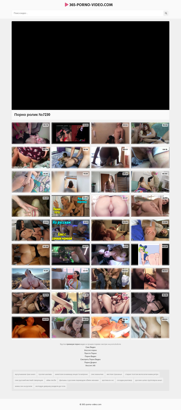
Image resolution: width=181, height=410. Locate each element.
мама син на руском (23, 386)
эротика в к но (108, 380)
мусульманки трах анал (25, 374)
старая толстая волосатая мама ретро (141, 374)
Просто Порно (90, 353)
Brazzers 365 (90, 365)
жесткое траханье (114, 374)
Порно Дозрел (90, 362)
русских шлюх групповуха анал (148, 380)
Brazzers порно (90, 350)
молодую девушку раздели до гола (50, 386)
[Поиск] (166, 13)
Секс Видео (91, 347)
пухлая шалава (45, 374)
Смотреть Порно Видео (90, 359)
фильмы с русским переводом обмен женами (79, 380)
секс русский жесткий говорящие (29, 380)
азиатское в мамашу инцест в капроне (71, 374)
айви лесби (51, 380)
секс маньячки (97, 374)
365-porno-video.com (90, 5)
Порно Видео (90, 356)
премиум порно (73, 344)
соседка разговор (124, 380)
